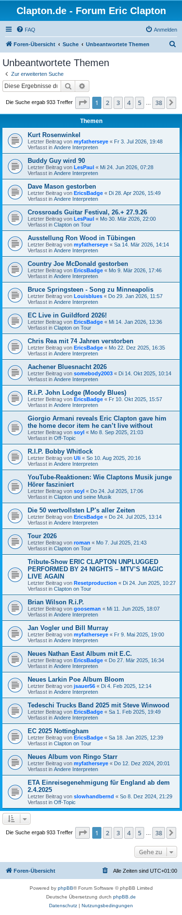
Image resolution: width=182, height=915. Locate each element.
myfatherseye (91, 141)
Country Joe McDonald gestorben (78, 263)
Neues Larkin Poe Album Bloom (76, 679)
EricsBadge (88, 193)
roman (82, 542)
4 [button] (129, 102)
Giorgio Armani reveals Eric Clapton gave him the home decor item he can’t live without (97, 422)
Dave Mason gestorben (62, 186)
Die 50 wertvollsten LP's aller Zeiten (81, 510)
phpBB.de (124, 896)
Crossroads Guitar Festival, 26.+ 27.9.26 (87, 212)
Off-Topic (65, 438)
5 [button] (139, 102)
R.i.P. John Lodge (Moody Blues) (77, 392)
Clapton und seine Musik (83, 497)
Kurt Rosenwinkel (54, 135)
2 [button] (107, 102)
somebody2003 (93, 373)
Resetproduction (95, 583)
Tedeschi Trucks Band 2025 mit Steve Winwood (98, 705)
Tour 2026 (42, 536)
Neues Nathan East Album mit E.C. (80, 653)
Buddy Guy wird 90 (56, 160)
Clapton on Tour (72, 225)
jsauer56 (84, 686)
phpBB (65, 888)
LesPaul (84, 167)
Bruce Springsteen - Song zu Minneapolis (90, 289)
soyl (79, 432)
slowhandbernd (94, 796)
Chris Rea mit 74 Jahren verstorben (80, 341)
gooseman (87, 609)
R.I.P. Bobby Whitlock (60, 451)
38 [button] (158, 102)
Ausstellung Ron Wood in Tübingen (81, 238)
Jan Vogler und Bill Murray (68, 628)
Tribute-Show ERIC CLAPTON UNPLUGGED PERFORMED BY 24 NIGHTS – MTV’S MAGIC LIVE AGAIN (95, 569)
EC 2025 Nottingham (58, 731)
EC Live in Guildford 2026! (67, 315)
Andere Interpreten (76, 147)
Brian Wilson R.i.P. (56, 602)
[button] (82, 102)
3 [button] (118, 102)
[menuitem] (25, 29)
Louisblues (88, 296)
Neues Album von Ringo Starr (72, 756)
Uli (77, 458)
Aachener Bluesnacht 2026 (67, 366)
